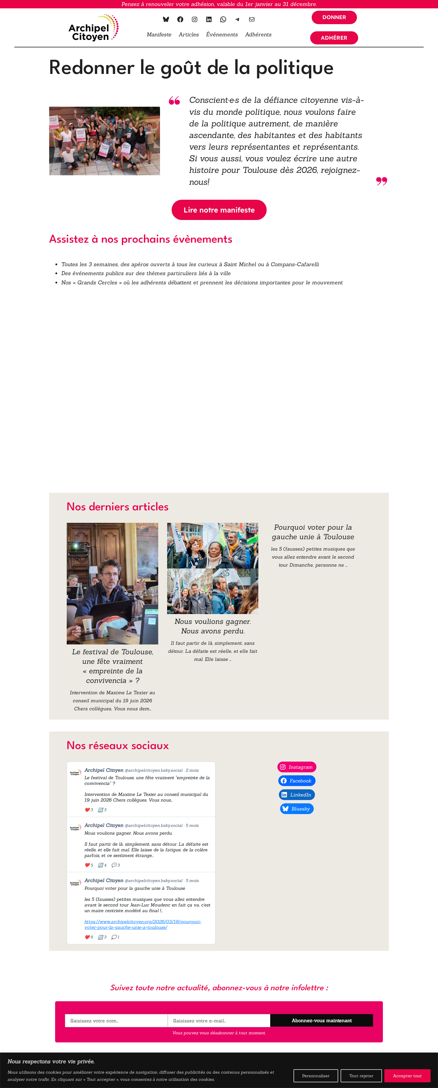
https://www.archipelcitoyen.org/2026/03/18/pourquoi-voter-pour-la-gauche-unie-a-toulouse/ (142, 924)
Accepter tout (407, 1075)
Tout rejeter (361, 1075)
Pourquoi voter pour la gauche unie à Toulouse (313, 532)
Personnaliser (316, 1075)
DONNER (334, 17)
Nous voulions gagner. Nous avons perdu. (212, 626)
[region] (219, 1070)
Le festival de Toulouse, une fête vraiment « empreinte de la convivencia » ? (112, 666)
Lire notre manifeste (219, 209)
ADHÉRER (334, 37)
